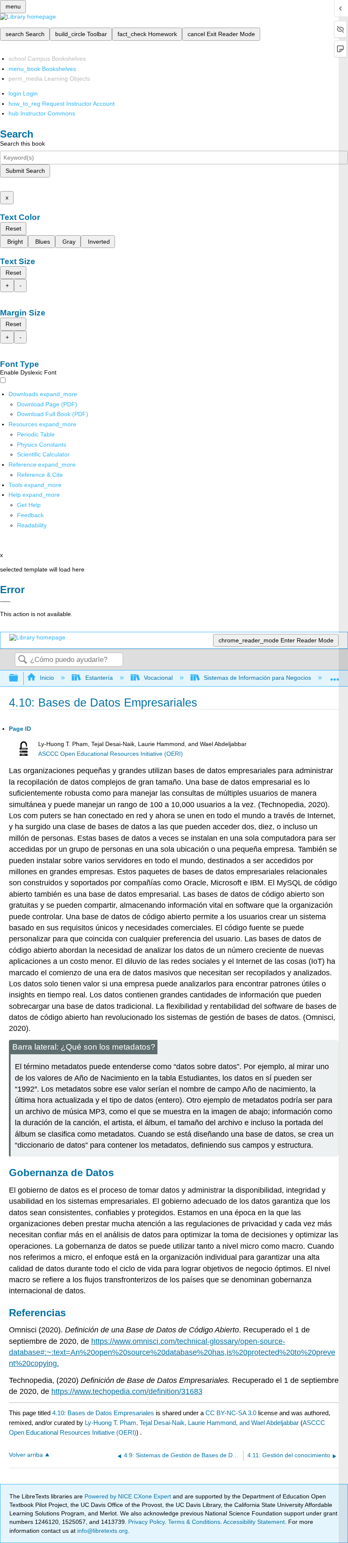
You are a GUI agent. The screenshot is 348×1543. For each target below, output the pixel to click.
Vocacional (158, 677)
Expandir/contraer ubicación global (335, 675)
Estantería (99, 677)
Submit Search (25, 170)
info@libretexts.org (102, 1530)
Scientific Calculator (43, 454)
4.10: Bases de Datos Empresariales (103, 1412)
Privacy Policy (146, 1521)
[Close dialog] (5, 601)
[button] (30, 515)
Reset (13, 228)
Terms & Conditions (194, 1521)
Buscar (22, 660)
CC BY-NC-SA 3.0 (230, 1412)
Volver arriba (26, 1455)
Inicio (47, 677)
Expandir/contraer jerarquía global (19, 678)
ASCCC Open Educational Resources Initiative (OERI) (110, 754)
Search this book (22, 143)
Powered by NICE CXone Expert (128, 1496)
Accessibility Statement (254, 1521)
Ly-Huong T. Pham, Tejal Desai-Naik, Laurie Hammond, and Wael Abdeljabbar (192, 1422)
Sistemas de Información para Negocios (257, 677)
